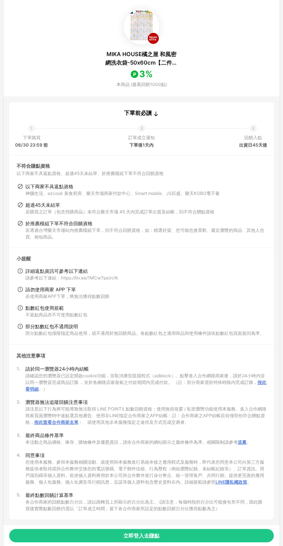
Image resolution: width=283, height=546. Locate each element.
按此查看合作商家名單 (56, 422)
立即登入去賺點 (141, 535)
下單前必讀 (138, 113)
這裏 (242, 442)
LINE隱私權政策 (231, 482)
